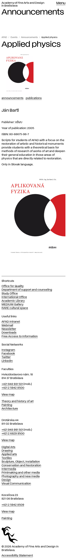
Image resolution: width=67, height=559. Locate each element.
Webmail (7, 325)
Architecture (10, 408)
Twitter (6, 357)
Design (6, 480)
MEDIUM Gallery (13, 304)
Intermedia (9, 469)
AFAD (4, 37)
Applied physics (49, 37)
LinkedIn (7, 361)
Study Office (10, 293)
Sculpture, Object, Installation (21, 461)
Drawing (7, 451)
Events (14, 37)
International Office (14, 297)
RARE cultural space (15, 308)
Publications (34, 98)
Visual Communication (16, 483)
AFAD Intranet (11, 321)
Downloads (9, 332)
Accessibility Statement (17, 555)
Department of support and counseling (27, 290)
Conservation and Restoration (21, 465)
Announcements (29, 37)
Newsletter (9, 329)
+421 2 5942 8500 (13, 388)
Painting (7, 405)
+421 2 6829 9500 (13, 433)
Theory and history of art (18, 401)
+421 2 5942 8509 (13, 505)
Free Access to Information (20, 336)
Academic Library (13, 301)
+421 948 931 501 (12, 384)
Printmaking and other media (21, 472)
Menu (60, 3)
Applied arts (9, 454)
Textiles (7, 458)
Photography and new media (21, 476)
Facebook (8, 353)
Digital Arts (8, 447)
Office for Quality (13, 286)
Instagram (8, 350)
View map (8, 394)
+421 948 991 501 (12, 430)
